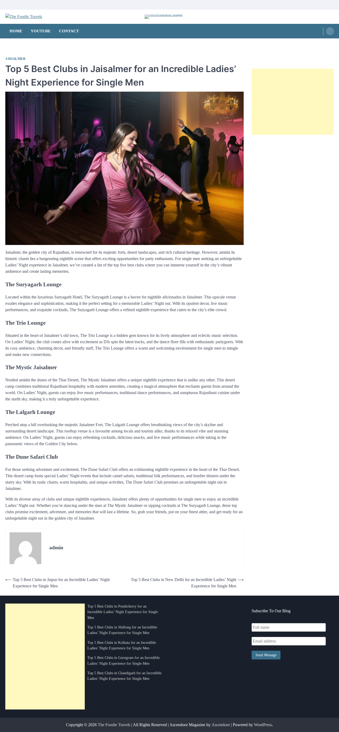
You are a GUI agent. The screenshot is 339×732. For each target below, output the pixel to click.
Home (16, 31)
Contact (69, 31)
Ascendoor (221, 724)
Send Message (266, 655)
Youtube (41, 31)
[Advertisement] (293, 102)
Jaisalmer (15, 59)
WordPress (263, 724)
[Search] (330, 31)
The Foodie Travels (114, 724)
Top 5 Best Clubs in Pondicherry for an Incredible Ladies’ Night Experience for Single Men (122, 612)
